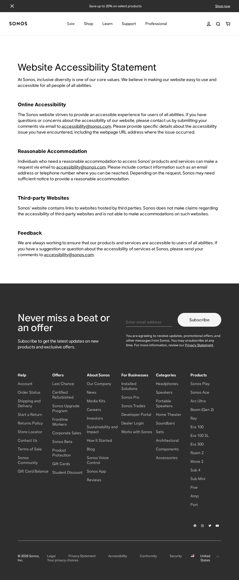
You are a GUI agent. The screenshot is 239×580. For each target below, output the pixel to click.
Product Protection (61, 453)
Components (167, 449)
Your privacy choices (62, 560)
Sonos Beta (62, 441)
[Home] (18, 24)
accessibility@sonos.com (86, 126)
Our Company (99, 383)
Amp (194, 496)
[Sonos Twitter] (210, 525)
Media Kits (96, 401)
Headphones (167, 383)
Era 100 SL (199, 435)
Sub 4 (195, 470)
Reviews (94, 479)
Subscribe (199, 319)
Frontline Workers (60, 422)
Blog (91, 449)
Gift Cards (61, 463)
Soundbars (165, 423)
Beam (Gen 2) (202, 409)
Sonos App (96, 471)
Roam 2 (197, 452)
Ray (193, 418)
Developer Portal (136, 414)
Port (194, 504)
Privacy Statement (199, 345)
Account (25, 383)
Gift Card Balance (33, 471)
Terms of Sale (30, 449)
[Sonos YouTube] (217, 526)
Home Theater (168, 414)
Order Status (29, 392)
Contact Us (27, 440)
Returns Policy (30, 423)
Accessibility (117, 556)
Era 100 (197, 426)
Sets (160, 431)
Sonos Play (200, 383)
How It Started (99, 440)
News (91, 392)
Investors (95, 418)
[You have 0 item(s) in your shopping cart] (228, 24)
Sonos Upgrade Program (66, 408)
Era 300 (197, 444)
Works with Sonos (136, 431)
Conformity (148, 556)
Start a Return (30, 414)
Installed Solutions (129, 386)
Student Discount (67, 472)
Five (194, 487)
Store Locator (30, 431)
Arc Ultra (198, 401)
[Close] (12, 6)
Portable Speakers (164, 403)
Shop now (222, 6)
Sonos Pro (130, 397)
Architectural (167, 440)
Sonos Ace (199, 392)
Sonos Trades (133, 405)
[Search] (218, 24)
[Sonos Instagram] (202, 525)
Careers (94, 409)
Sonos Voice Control (98, 460)
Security (176, 556)
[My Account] (209, 24)
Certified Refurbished (63, 395)
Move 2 (196, 461)
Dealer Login (132, 423)
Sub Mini (197, 478)
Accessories (167, 457)
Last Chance (63, 383)
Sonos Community (28, 460)
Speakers (164, 392)
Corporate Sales (66, 433)
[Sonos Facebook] (195, 525)
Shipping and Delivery (29, 403)
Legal (51, 556)
